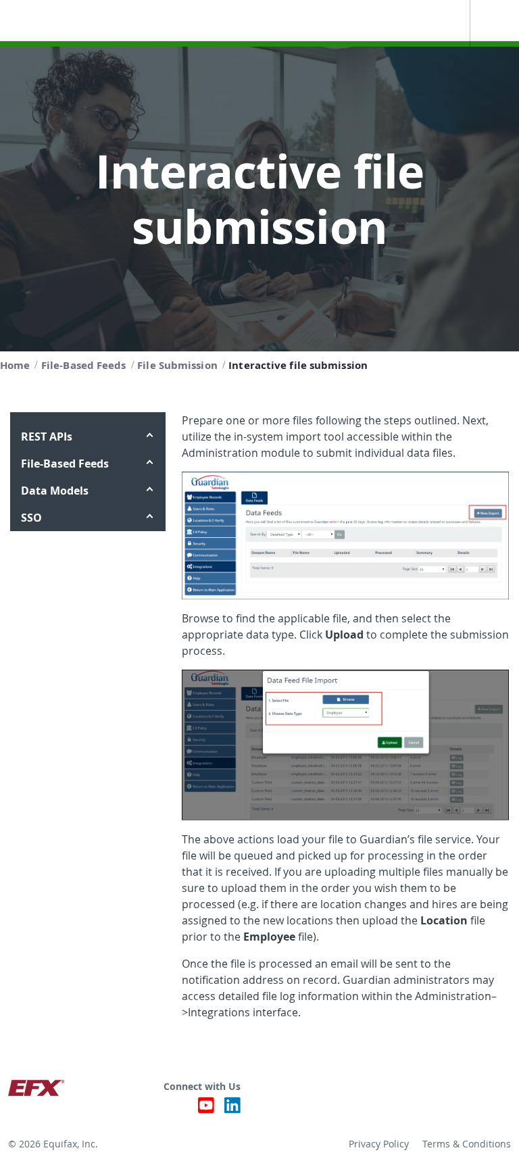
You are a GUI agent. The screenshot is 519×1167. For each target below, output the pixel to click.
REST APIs (46, 436)
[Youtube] (206, 1109)
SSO (31, 517)
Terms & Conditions (466, 1144)
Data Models (55, 490)
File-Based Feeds (65, 463)
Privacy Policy (379, 1144)
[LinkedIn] (232, 1109)
